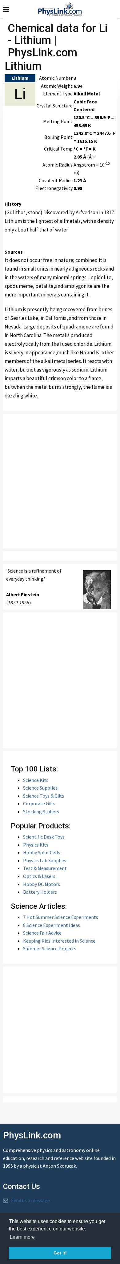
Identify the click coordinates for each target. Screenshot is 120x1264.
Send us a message (30, 1200)
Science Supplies (40, 788)
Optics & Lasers (39, 876)
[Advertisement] (60, 481)
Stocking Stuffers (41, 811)
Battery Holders (40, 892)
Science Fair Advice (42, 933)
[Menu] (6, 9)
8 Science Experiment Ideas (51, 925)
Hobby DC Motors (41, 884)
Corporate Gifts (39, 803)
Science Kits (35, 780)
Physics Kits (35, 845)
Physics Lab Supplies (44, 860)
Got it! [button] (60, 1252)
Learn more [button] (22, 1237)
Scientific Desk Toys (44, 837)
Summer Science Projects (49, 948)
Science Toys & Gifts (43, 796)
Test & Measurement (45, 868)
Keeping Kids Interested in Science (59, 941)
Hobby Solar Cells (41, 852)
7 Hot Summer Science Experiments (60, 917)
